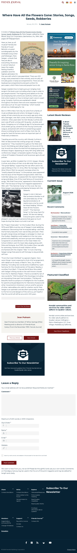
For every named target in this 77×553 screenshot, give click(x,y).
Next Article (31, 338)
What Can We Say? (65, 212)
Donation (4, 531)
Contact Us (19, 526)
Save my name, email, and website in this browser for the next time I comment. (25, 455)
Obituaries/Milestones (38, 492)
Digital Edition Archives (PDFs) (6, 522)
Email (4, 438)
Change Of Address (7, 525)
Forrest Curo (54, 236)
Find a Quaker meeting (35, 495)
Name (4, 430)
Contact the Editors (7, 492)
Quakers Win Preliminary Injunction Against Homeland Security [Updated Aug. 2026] (61, 227)
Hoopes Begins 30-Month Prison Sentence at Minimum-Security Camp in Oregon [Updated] (61, 255)
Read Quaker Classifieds (35, 500)
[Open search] (62, 2)
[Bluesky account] (43, 542)
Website (4, 445)
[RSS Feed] (37, 542)
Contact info (35, 521)
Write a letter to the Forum (22, 495)
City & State (6, 423)
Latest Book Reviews (59, 115)
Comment (6, 392)
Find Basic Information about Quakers (36, 509)
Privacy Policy (71, 549)
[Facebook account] (26, 542)
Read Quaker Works (37, 503)
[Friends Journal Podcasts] (32, 542)
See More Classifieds (61, 331)
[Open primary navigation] (74, 2)
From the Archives (23, 306)
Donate (18, 524)
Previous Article (15, 338)
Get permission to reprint (21, 500)
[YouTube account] (50, 542)
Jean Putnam (46, 24)
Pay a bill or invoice (22, 521)
